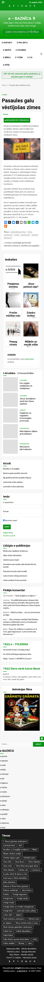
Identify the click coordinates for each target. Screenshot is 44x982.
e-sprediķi (3, 814)
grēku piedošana (9, 882)
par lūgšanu (7, 923)
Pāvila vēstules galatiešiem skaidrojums (17, 927)
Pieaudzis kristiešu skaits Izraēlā (15, 571)
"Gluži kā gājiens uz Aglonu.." (25, 596)
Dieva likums (20, 862)
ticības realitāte (9, 943)
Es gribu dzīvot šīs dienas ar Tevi (15, 874)
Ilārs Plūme (14, 955)
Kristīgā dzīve (8, 899)
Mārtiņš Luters (33, 919)
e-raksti (23, 410)
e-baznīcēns (8, 502)
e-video (3, 819)
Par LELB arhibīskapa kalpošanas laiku (17, 654)
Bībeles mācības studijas (12, 854)
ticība (35, 939)
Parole (6, 511)
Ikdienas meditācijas (10, 890)
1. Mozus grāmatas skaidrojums (15, 841)
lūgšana (19, 915)
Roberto (6, 114)
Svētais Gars (7, 931)
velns (30, 943)
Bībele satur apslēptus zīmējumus (15, 551)
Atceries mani (11, 520)
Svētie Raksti (8, 935)
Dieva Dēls (7, 862)
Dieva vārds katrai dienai (25, 668)
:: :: (22, 971)
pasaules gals (25, 235)
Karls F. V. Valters (13, 958)
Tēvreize (21, 943)
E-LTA (30, 57)
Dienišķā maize (29, 858)
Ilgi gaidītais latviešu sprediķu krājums (17, 478)
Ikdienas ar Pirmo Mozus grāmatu (15, 886)
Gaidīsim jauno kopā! (11, 560)
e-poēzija (3, 801)
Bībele (34, 850)
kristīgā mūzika (8, 903)
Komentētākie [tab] (26, 373)
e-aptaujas (4, 761)
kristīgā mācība (22, 899)
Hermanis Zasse (29, 958)
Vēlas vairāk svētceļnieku (12, 555)
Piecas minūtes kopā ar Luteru (27, 923)
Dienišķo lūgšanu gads (11, 858)
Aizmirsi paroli (9, 536)
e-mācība (3, 787)
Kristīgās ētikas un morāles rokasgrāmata (18, 907)
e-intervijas (4, 774)
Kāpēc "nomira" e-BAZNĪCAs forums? (17, 659)
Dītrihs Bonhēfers (29, 949)
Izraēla (16, 235)
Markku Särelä (27, 955)
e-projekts (22, 43)
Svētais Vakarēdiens (23, 931)
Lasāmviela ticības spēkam (13, 482)
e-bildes (3, 770)
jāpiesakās (29, 359)
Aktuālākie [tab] (9, 373)
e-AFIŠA (6, 65)
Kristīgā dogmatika (20, 894)
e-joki (2, 779)
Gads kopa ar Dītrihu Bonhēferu (15, 878)
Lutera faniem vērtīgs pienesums (15, 576)
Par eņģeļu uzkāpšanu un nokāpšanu (10, 384)
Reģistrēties (8, 533)
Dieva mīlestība (34, 862)
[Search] (41, 54)
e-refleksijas (24, 428)
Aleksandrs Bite (13, 949)
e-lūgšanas (4, 783)
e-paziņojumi (24, 444)
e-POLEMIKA (21, 50)
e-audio (3, 765)
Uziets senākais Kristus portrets (15, 580)
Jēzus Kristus (27, 890)
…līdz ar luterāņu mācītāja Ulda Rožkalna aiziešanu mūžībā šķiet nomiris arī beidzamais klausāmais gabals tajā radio (20, 622)
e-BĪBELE (7, 57)
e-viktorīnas (4, 823)
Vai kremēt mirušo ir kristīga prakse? (16, 650)
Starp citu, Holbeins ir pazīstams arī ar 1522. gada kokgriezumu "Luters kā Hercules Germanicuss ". (20, 631)
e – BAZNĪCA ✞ (22, 18)
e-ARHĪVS (7, 50)
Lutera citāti (7, 915)
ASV (20, 846)
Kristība (6, 894)
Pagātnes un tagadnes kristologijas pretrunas (10, 415)
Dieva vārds (7, 866)
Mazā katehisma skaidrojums (14, 919)
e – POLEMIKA (19, 644)
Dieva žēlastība (8, 870)
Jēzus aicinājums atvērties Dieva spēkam (10, 400)
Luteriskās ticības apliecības (13, 487)
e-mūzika (3, 792)
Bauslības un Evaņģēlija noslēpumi (16, 850)
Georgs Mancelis (28, 952)
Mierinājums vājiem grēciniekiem (10, 431)
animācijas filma (9, 846)
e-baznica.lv (36, 870)
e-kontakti (7, 43)
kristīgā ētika (8, 911)
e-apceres (23, 380)
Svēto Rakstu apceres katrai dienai (16, 939)
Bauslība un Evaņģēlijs (11, 469)
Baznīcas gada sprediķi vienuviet (15, 473)
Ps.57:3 (6, 674)
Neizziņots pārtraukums (10, 447)
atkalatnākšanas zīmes (18, 232)
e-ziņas (4, 94)
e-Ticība (19, 57)
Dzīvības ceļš (23, 870)
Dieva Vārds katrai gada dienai (27, 866)
